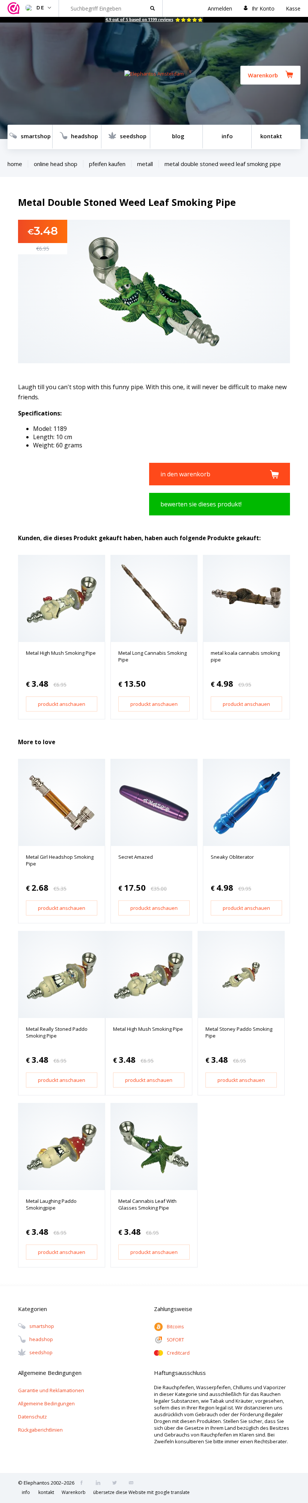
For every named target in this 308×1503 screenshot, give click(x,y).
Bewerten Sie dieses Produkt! (201, 504)
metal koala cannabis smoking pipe (245, 656)
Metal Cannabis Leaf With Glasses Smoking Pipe (147, 1204)
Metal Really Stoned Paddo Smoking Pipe (57, 1032)
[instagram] (100, 1483)
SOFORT (175, 1340)
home (15, 164)
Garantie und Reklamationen (51, 1390)
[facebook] (83, 1483)
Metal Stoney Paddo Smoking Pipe (238, 1032)
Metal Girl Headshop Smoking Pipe (60, 860)
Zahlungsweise (173, 1309)
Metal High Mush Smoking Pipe (61, 653)
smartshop (36, 136)
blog (178, 136)
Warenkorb (263, 75)
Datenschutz (32, 1416)
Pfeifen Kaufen (107, 164)
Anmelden (220, 8)
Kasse (293, 8)
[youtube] (133, 1483)
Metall (145, 164)
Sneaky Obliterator (232, 856)
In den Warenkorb (185, 474)
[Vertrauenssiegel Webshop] (15, 8)
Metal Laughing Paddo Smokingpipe (51, 1204)
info (227, 136)
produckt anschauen (61, 704)
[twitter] (116, 1483)
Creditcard (178, 1353)
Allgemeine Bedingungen (46, 1403)
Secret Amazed (135, 856)
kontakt (271, 136)
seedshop (133, 136)
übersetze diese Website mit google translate (141, 1492)
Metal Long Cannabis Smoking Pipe (152, 656)
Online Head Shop (55, 164)
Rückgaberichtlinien (40, 1429)
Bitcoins (175, 1326)
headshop (84, 136)
